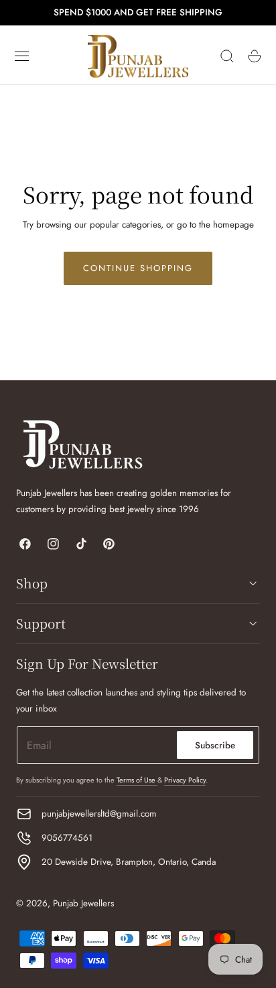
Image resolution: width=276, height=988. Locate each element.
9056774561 (67, 837)
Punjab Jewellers (83, 903)
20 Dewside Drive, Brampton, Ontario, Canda (129, 861)
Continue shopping (138, 268)
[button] (22, 56)
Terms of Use (137, 779)
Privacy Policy (185, 779)
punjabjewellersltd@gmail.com (99, 813)
